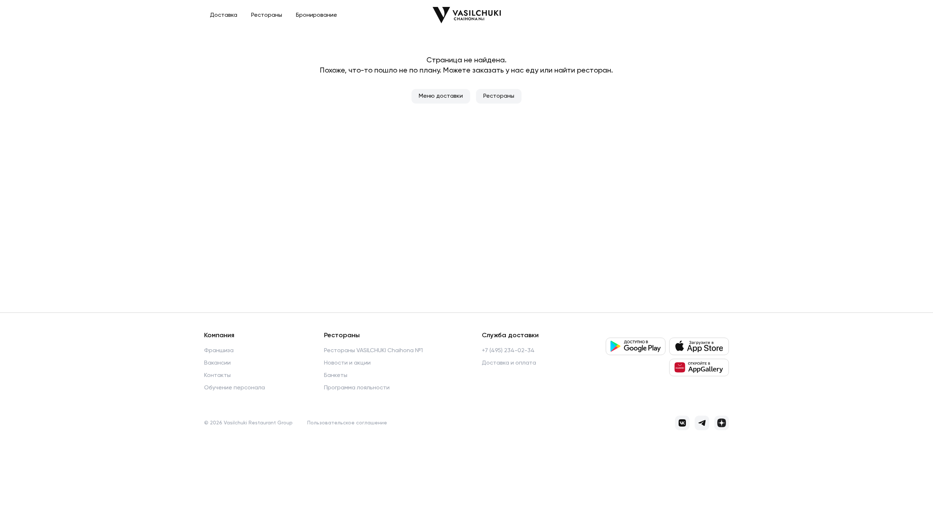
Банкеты (335, 375)
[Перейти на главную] (467, 15)
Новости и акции (347, 363)
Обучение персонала (234, 388)
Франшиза (219, 351)
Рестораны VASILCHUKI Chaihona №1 (373, 351)
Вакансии (217, 363)
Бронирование (316, 15)
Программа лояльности (357, 388)
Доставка (223, 15)
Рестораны (266, 15)
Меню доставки (441, 96)
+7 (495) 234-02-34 (508, 351)
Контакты (217, 375)
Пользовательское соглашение (347, 422)
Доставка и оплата (509, 363)
